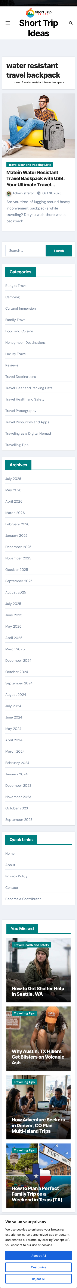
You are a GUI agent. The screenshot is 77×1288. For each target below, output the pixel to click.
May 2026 (13, 490)
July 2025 (13, 603)
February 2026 (17, 524)
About (10, 865)
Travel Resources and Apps (27, 422)
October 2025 (16, 569)
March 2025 (15, 649)
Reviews (11, 365)
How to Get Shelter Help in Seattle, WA (38, 991)
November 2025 (18, 558)
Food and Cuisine (19, 331)
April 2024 (13, 740)
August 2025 (15, 592)
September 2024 (19, 683)
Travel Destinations (20, 376)
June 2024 (13, 717)
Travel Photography (21, 410)
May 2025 (13, 626)
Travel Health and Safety (25, 399)
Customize (38, 1267)
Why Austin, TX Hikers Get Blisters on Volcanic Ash (38, 1056)
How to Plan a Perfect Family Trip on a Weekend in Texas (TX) (37, 1194)
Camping (12, 297)
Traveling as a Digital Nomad (28, 433)
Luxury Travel (16, 354)
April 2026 (13, 501)
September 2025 (19, 581)
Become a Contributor (23, 899)
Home (10, 853)
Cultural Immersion (20, 308)
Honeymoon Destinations (25, 342)
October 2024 (16, 672)
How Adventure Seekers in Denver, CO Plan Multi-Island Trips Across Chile (38, 1128)
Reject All (38, 1279)
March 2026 (15, 513)
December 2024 (18, 660)
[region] (38, 1251)
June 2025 (13, 615)
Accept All (38, 1256)
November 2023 (18, 797)
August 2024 (15, 694)
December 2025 (18, 547)
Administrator (24, 193)
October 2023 (16, 808)
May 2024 (13, 728)
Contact (11, 887)
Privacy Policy (16, 876)
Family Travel (16, 320)
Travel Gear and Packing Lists (30, 165)
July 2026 (13, 478)
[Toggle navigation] (8, 23)
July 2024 (13, 706)
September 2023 (19, 819)
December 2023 (18, 785)
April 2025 (13, 638)
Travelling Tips (16, 445)
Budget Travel (16, 285)
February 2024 (17, 763)
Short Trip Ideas (38, 28)
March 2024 (15, 751)
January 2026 (16, 535)
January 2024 (16, 774)
